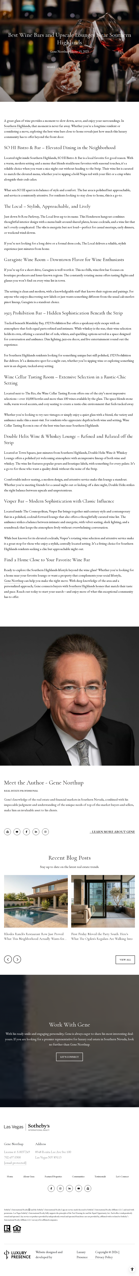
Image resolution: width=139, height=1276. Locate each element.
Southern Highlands (17, 126)
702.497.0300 (12, 1157)
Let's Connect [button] (69, 1056)
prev (8, 959)
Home (10, 1176)
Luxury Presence (82, 1254)
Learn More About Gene (113, 832)
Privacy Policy (104, 1257)
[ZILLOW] (7, 831)
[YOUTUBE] (17, 831)
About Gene (29, 1176)
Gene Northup (14, 581)
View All (125, 959)
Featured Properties (53, 1176)
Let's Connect (122, 1176)
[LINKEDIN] (36, 831)
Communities (78, 1176)
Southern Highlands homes (86, 586)
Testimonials (100, 1176)
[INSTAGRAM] (45, 831)
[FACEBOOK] (26, 831)
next (17, 959)
